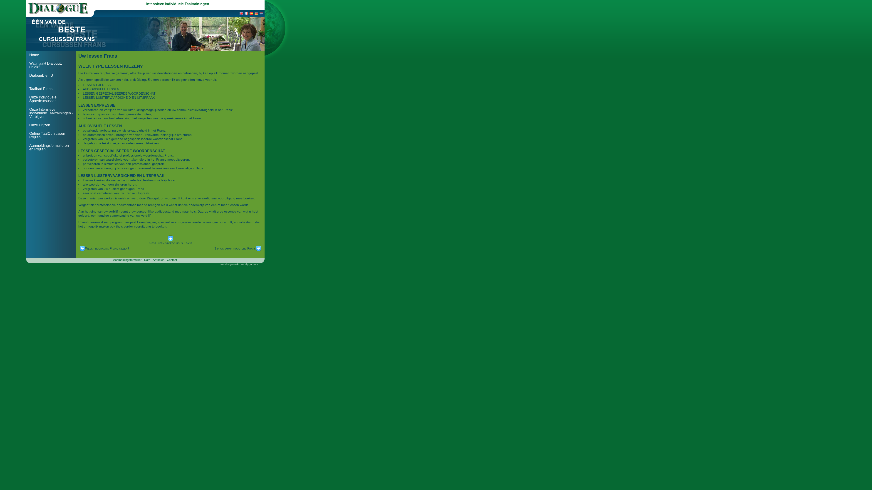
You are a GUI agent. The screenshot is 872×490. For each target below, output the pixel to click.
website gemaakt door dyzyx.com (239, 264)
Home (34, 55)
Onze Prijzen (39, 125)
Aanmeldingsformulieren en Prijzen (49, 147)
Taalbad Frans (40, 89)
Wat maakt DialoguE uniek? (45, 65)
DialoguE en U (41, 75)
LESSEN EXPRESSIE (98, 85)
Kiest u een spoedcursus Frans (170, 243)
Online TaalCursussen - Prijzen (48, 135)
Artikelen (158, 260)
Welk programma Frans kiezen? (107, 248)
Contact (172, 260)
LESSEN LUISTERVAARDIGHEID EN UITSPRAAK (119, 97)
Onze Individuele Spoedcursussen (43, 99)
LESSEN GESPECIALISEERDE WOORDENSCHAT (119, 93)
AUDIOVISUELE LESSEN (101, 89)
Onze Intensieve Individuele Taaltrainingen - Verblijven (51, 113)
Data (147, 260)
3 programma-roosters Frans (235, 248)
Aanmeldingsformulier (127, 260)
